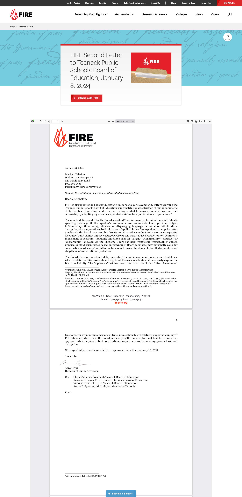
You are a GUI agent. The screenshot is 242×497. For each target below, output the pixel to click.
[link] (22, 14)
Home (12, 26)
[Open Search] (230, 14)
